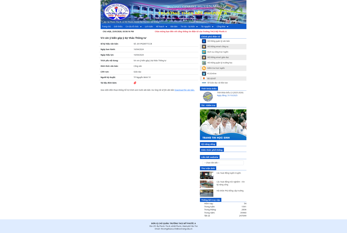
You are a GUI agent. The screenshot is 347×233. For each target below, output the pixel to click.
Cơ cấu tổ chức (132, 26)
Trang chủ (106, 26)
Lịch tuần (149, 26)
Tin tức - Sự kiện (188, 26)
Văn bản (173, 26)
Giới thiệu (118, 26)
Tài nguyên (206, 26)
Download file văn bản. (185, 90)
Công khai (221, 26)
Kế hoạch (160, 26)
